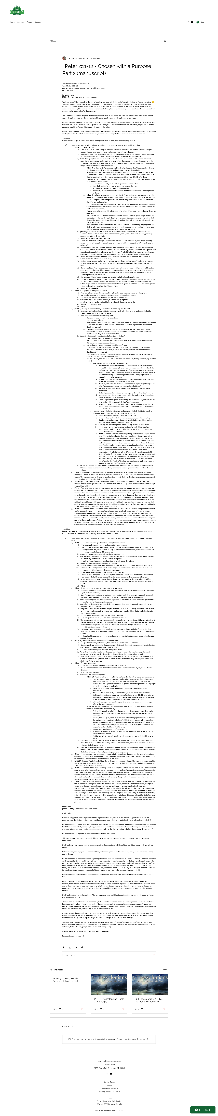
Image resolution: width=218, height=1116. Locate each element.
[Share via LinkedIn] (76, 947)
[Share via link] (82, 947)
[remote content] (109, 510)
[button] (165, 41)
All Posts (53, 41)
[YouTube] (192, 22)
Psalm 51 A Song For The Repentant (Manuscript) (66, 979)
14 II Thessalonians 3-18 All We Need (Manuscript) (149, 1000)
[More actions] (154, 58)
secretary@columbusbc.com (109, 1061)
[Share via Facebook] (63, 947)
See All (165, 969)
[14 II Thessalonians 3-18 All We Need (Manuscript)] (150, 984)
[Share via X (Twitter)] (70, 947)
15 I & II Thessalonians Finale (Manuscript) (109, 1000)
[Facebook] (188, 22)
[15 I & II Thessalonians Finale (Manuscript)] (109, 984)
